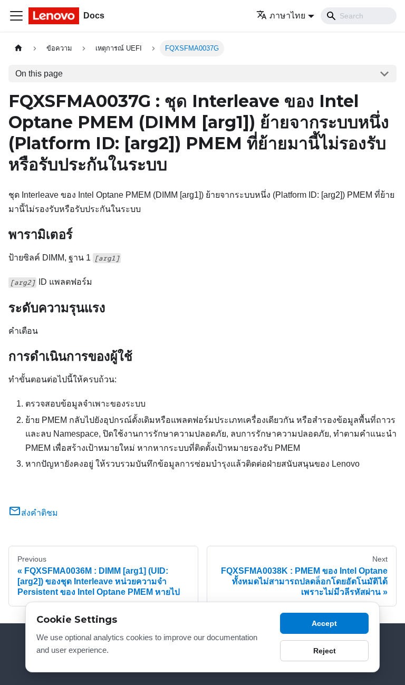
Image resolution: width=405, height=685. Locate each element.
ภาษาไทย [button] (287, 15)
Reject (324, 651)
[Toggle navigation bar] (16, 16)
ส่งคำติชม (39, 512)
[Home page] (18, 48)
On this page (39, 73)
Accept (324, 623)
